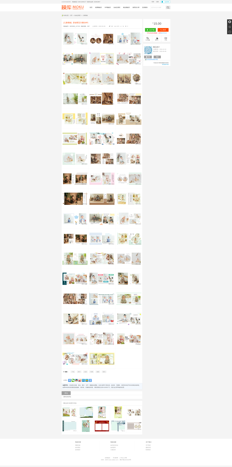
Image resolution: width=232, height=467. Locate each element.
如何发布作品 (114, 445)
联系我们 (148, 449)
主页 (71, 15)
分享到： (65, 380)
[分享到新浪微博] (79, 380)
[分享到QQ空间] (86, 380)
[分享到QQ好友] (76, 380)
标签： (67, 371)
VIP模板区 (108, 7)
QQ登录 (167, 2)
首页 (91, 7)
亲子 (79, 371)
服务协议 (148, 447)
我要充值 (77, 445)
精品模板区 (126, 7)
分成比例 (113, 449)
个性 (73, 371)
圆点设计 (156, 47)
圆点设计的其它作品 (69, 403)
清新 (98, 371)
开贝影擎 (115, 457)
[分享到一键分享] (90, 380)
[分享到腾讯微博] (83, 380)
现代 (104, 371)
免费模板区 (98, 7)
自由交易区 (117, 7)
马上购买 (163, 30)
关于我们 (148, 445)
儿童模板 (85, 15)
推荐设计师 (136, 7)
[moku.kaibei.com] (73, 7)
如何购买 (77, 449)
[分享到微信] (73, 380)
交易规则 (145, 7)
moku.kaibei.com (113, 459)
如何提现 (113, 447)
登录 (153, 1)
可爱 (91, 371)
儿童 (85, 371)
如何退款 (77, 447)
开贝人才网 (123, 457)
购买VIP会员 (164, 33)
